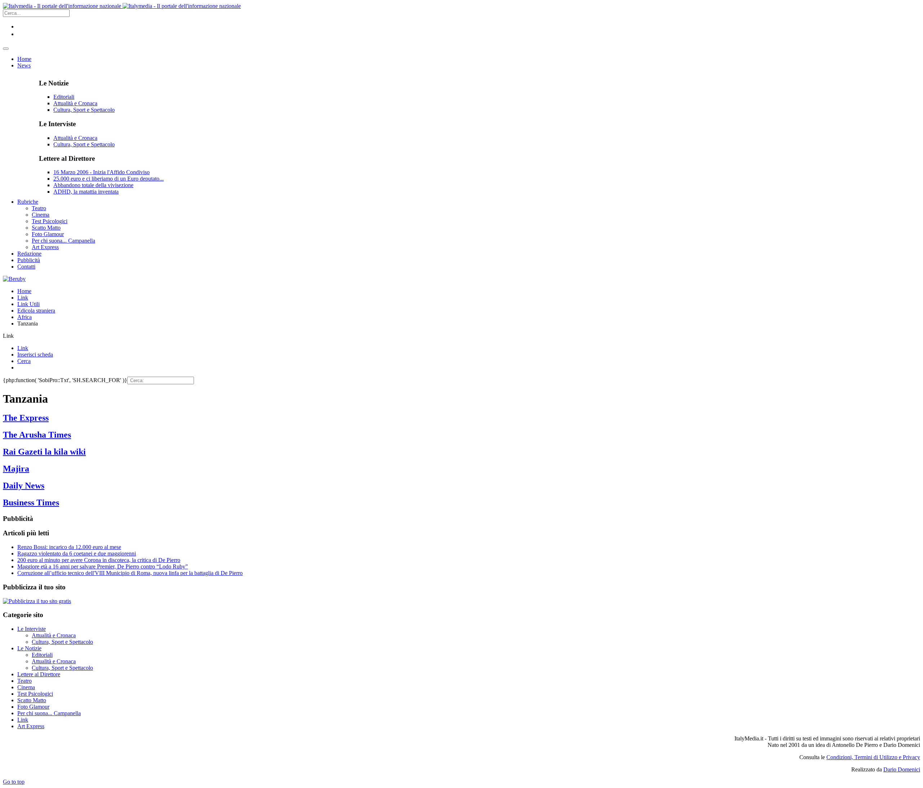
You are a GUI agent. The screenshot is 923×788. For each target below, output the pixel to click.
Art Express (30, 726)
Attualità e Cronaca (75, 103)
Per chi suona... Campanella (49, 713)
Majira (16, 468)
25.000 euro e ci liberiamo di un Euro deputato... (108, 179)
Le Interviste (31, 629)
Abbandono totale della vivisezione (93, 185)
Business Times (31, 502)
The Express (26, 417)
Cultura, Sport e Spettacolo (84, 110)
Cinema (26, 687)
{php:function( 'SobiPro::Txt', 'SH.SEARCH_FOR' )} (65, 380)
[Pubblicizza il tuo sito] (37, 601)
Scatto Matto (31, 700)
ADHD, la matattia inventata (86, 192)
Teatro (24, 681)
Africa (24, 317)
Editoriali (63, 97)
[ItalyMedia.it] (122, 6)
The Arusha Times (37, 434)
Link (22, 298)
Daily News (23, 485)
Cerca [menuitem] (24, 361)
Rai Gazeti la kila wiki (44, 451)
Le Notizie (29, 648)
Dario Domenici (901, 769)
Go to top (14, 782)
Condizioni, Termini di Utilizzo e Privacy (873, 757)
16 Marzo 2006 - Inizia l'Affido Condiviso (101, 172)
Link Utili (28, 304)
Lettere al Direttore (38, 674)
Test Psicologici (35, 694)
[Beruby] (14, 279)
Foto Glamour (33, 707)
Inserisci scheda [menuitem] (35, 354)
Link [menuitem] (22, 348)
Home (24, 291)
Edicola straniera (36, 310)
